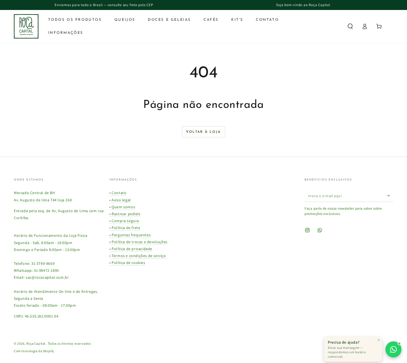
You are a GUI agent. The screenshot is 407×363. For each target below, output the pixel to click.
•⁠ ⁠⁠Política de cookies (127, 262)
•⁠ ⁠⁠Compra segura (124, 220)
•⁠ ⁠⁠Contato (117, 192)
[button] (350, 26)
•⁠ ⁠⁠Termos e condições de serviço (137, 255)
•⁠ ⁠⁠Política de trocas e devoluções (138, 241)
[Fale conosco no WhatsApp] (393, 349)
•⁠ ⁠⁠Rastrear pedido (124, 213)
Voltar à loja (203, 132)
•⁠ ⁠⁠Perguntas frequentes (130, 234)
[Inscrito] (390, 195)
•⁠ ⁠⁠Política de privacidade (130, 248)
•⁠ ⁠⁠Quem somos (122, 206)
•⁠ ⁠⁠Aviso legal (120, 199)
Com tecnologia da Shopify (34, 351)
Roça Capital (36, 343)
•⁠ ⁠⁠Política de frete (124, 227)
